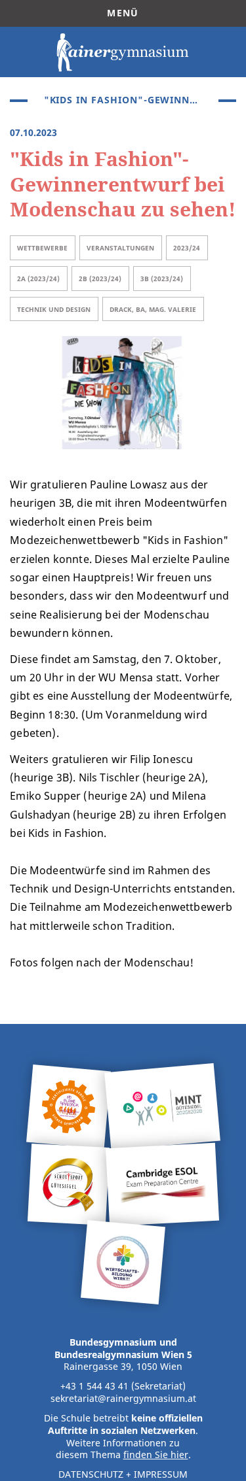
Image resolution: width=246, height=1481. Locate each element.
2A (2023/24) (38, 278)
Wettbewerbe (42, 247)
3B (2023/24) (161, 278)
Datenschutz (90, 1474)
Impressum (161, 1474)
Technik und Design (54, 309)
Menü (122, 13)
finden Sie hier (155, 1455)
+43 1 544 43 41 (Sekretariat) (123, 1386)
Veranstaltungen (120, 247)
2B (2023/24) (100, 278)
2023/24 (186, 247)
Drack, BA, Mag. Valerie (153, 309)
